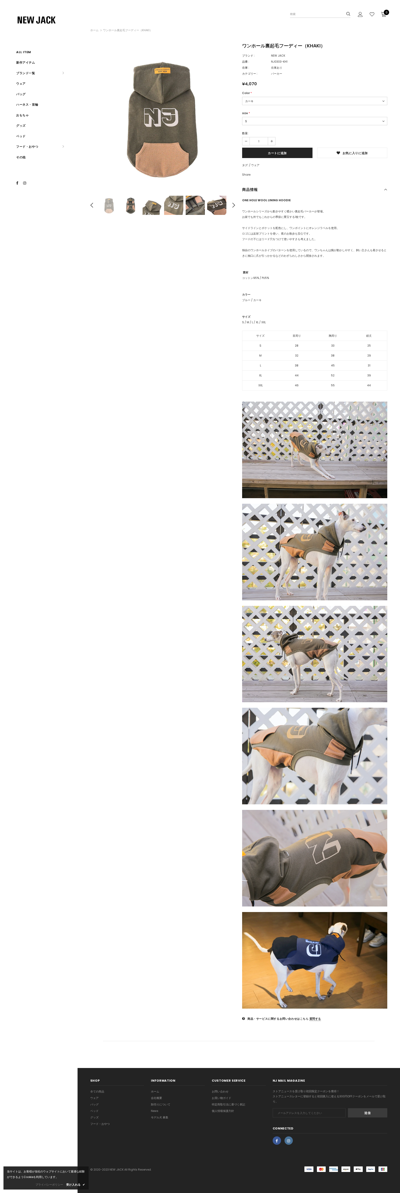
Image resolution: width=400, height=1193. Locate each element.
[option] (162, 116)
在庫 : (245, 68)
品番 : (245, 62)
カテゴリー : (249, 74)
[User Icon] (360, 14)
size (246, 113)
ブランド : (248, 56)
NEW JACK (278, 56)
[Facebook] (19, 183)
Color (247, 93)
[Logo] (45, 19)
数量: (245, 133)
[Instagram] (26, 183)
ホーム (94, 30)
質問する (315, 1019)
